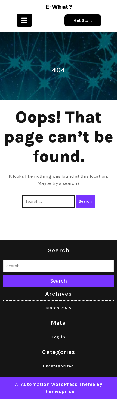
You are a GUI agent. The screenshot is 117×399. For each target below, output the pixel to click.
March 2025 (58, 307)
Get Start (83, 20)
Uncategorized (58, 366)
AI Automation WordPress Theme (55, 384)
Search (85, 201)
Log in (58, 336)
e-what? (58, 7)
